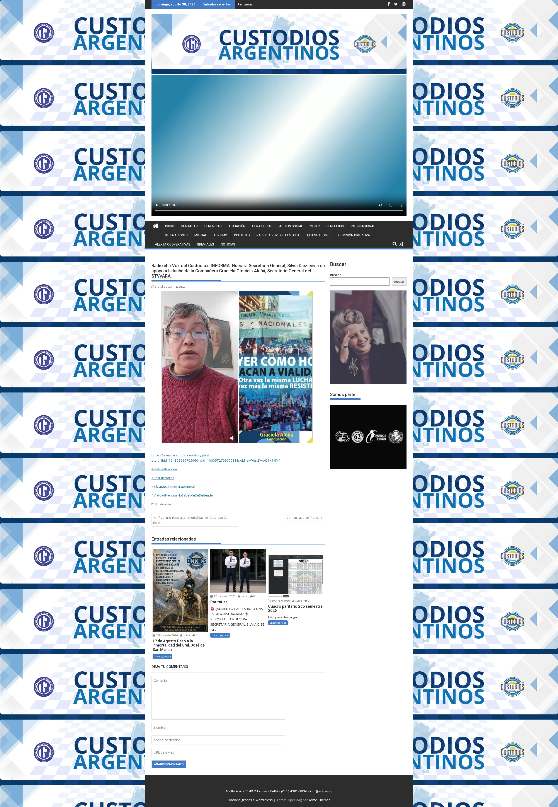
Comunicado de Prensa (303, 517)
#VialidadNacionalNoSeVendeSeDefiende (182, 495)
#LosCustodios (162, 478)
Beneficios (335, 226)
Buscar (335, 275)
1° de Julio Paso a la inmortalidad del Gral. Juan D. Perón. (190, 519)
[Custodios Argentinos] (156, 225)
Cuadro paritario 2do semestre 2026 (265, 4)
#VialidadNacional (164, 469)
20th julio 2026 (280, 600)
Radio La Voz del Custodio (278, 235)
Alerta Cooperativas (172, 244)
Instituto (242, 235)
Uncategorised (164, 504)
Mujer (315, 226)
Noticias (228, 244)
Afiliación (236, 226)
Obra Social (262, 226)
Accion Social (291, 226)
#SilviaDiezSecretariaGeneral (173, 486)
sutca (182, 286)
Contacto (189, 226)
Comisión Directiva (354, 235)
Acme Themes (319, 800)
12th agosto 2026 (224, 596)
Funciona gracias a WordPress (250, 800)
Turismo (220, 235)
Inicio (169, 226)
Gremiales (205, 244)
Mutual (200, 235)
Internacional (363, 226)
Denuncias (213, 226)
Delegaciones (176, 235)
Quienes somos (319, 235)
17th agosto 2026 (166, 635)
